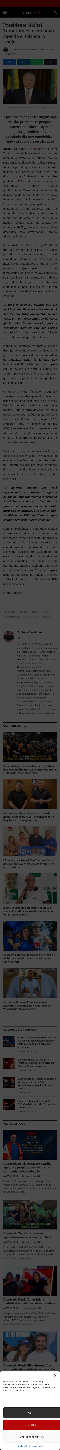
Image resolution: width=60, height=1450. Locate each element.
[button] (55, 1375)
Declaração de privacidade (30, 1446)
